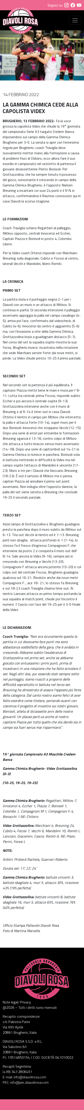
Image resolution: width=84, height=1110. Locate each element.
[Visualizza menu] (75, 20)
